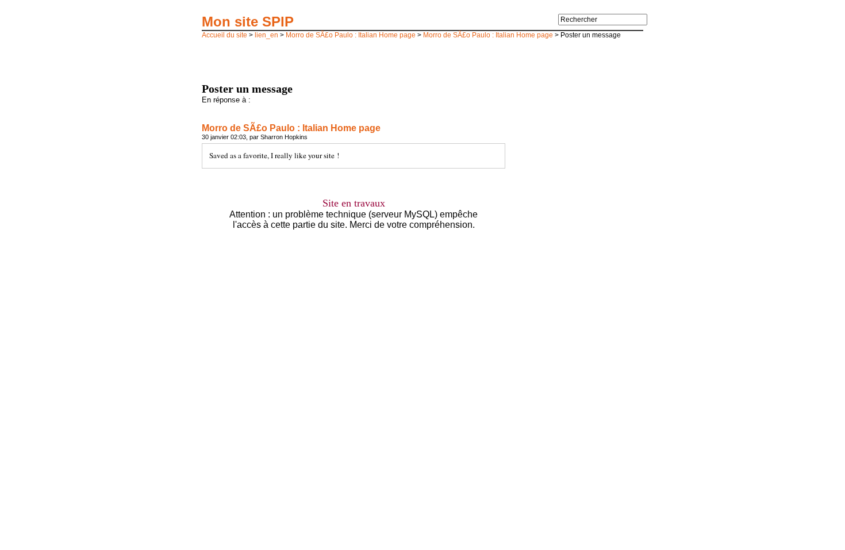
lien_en (266, 35)
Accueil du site (224, 35)
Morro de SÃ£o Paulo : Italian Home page (351, 35)
